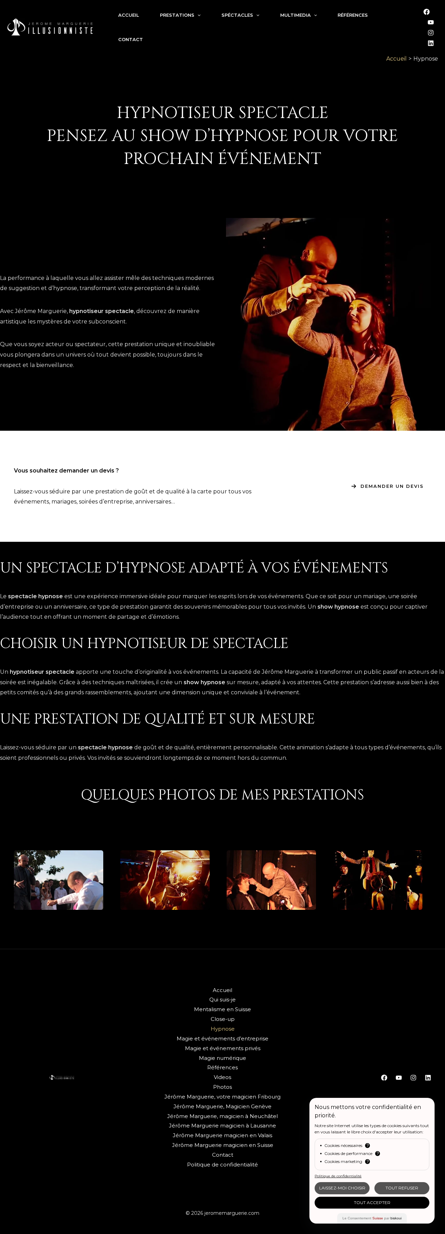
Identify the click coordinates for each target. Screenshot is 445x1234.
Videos (222, 1077)
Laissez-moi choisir (342, 1187)
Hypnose (223, 1028)
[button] (387, 486)
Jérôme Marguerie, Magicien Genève (222, 1106)
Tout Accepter (372, 1202)
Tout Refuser (402, 1187)
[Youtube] (431, 22)
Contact (222, 1154)
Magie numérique (222, 1058)
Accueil (222, 990)
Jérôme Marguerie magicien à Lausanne (222, 1125)
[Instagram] (431, 33)
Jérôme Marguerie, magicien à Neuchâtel (222, 1116)
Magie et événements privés (222, 1048)
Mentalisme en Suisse (222, 1009)
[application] (197, 15)
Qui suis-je (222, 999)
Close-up (223, 1019)
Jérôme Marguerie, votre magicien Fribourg (222, 1096)
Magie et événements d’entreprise (222, 1038)
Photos (222, 1087)
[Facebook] (426, 12)
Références (222, 1067)
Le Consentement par (372, 1218)
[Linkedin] (431, 43)
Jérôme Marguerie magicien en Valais (222, 1135)
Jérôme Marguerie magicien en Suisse (222, 1145)
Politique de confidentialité (222, 1164)
